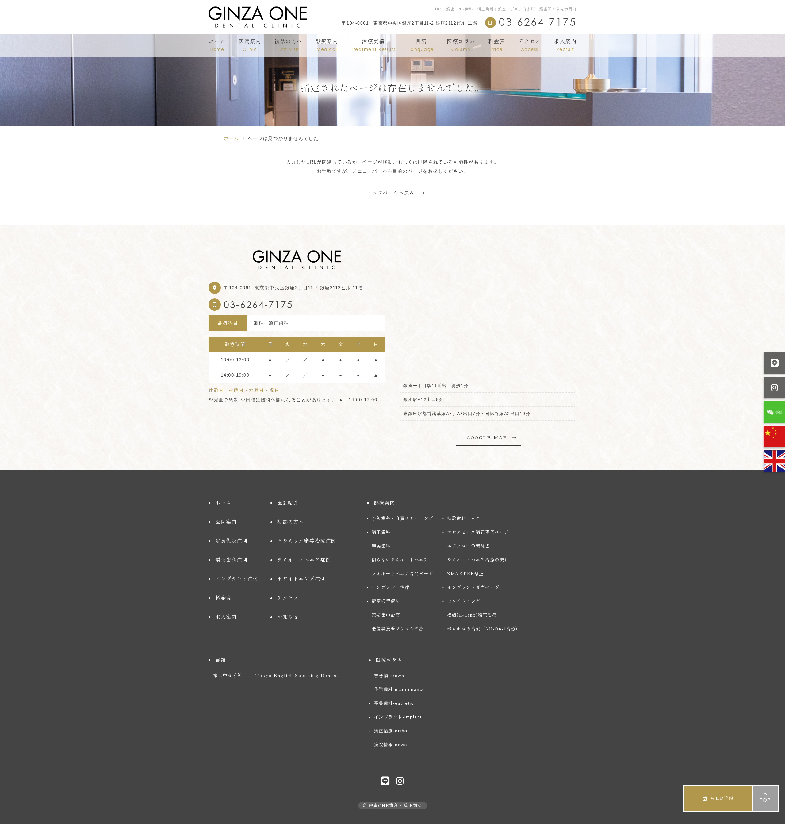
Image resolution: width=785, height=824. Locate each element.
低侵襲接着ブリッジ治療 (398, 628)
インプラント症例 (236, 578)
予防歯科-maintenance (399, 689)
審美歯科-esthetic (394, 703)
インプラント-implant (398, 716)
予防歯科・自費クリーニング (403, 518)
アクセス (529, 45)
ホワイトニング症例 (301, 578)
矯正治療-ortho (391, 730)
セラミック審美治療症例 (306, 540)
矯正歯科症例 (231, 559)
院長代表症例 (231, 540)
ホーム (217, 45)
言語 (421, 45)
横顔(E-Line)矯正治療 (472, 615)
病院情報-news (390, 744)
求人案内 (565, 45)
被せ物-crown (389, 675)
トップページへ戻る (391, 193)
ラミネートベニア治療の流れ (478, 559)
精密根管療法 (386, 601)
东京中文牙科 (227, 675)
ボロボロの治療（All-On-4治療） (483, 628)
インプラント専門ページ (473, 587)
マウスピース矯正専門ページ (478, 532)
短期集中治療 (386, 615)
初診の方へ (288, 45)
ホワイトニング (464, 601)
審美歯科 (381, 546)
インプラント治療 (391, 587)
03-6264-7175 (258, 304)
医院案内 (250, 45)
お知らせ (288, 616)
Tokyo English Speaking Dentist (296, 675)
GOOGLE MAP (487, 437)
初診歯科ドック (464, 518)
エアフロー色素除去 (468, 546)
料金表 (496, 45)
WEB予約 (722, 798)
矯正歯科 (381, 532)
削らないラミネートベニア (400, 559)
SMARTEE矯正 (465, 573)
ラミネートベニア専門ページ (403, 573)
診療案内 (327, 45)
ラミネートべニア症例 (304, 559)
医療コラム (461, 45)
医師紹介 (288, 502)
